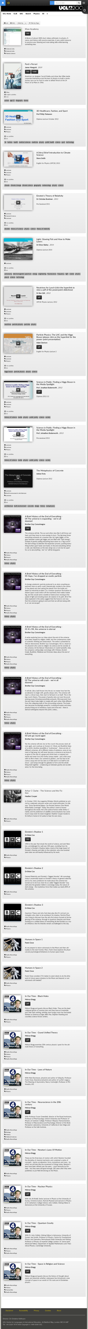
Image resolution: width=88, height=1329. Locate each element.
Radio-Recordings (11, 552)
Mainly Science (10, 53)
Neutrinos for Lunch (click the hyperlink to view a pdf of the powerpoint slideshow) (55, 289)
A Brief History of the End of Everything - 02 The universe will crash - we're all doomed (43, 680)
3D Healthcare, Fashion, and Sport (52, 111)
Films (7, 92)
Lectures (8, 127)
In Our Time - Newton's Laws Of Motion (43, 1150)
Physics (36, 13)
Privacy (36, 1310)
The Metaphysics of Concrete (49, 471)
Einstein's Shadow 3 (34, 905)
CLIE (15, 13)
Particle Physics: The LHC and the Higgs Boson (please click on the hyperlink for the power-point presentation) (56, 337)
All (43, 13)
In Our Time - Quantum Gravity (39, 1223)
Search (28, 13)
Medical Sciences (11, 1137)
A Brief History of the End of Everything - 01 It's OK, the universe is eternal (43, 628)
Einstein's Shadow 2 (34, 868)
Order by (20, 23)
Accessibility (23, 1310)
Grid (13, 23)
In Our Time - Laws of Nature (38, 1070)
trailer (35, 72)
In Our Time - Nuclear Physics (38, 1187)
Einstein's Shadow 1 (34, 832)
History (8, 555)
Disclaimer (9, 1310)
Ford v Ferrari (31, 64)
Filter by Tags (34, 23)
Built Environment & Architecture (16, 493)
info (27, 33)
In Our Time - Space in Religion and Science (45, 1264)
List (6, 23)
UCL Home (7, 13)
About (59, 1310)
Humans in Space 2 (34, 968)
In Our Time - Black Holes (37, 996)
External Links (10, 49)
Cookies (48, 1310)
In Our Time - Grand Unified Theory (41, 1033)
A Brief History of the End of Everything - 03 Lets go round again (43, 735)
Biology (8, 1132)
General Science (11, 216)
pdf (39, 297)
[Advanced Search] (52, 3)
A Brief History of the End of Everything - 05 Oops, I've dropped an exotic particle (43, 575)
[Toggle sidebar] (85, 10)
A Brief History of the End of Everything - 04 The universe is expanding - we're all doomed (43, 519)
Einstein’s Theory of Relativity (49, 196)
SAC (21, 13)
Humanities (9, 1290)
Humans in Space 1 (34, 940)
